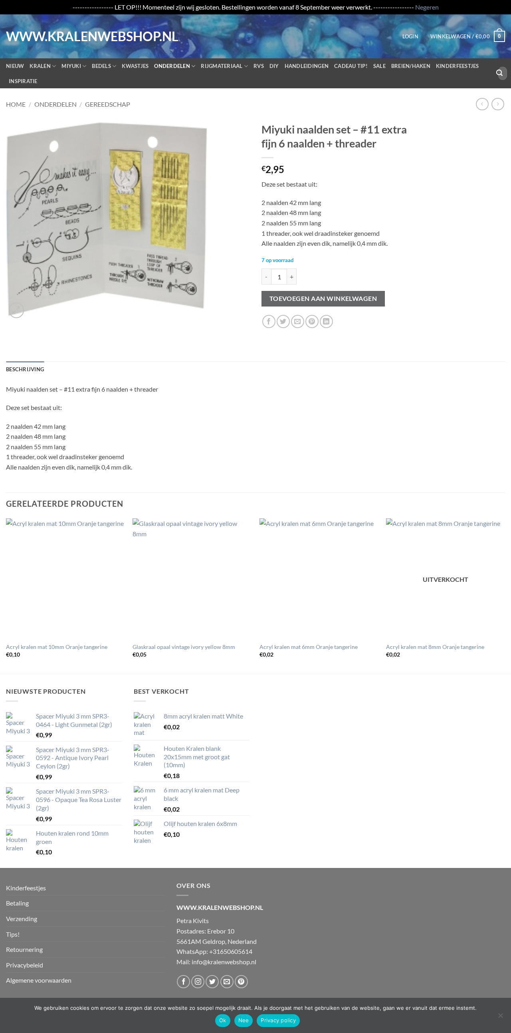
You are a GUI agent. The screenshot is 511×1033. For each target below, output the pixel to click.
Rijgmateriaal (221, 66)
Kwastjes (135, 66)
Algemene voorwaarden (38, 980)
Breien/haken (410, 66)
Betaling (17, 903)
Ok (222, 1020)
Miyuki (71, 66)
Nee (243, 1020)
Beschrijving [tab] (25, 369)
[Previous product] (497, 104)
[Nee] (500, 1017)
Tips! (13, 934)
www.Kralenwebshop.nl (39, 36)
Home (16, 104)
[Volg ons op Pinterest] (241, 981)
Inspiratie (23, 81)
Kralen (40, 66)
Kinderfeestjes (457, 66)
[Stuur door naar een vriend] (297, 321)
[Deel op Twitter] (283, 321)
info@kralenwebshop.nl (224, 961)
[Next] (505, 595)
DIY (274, 66)
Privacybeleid (24, 965)
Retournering (24, 949)
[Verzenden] (499, 73)
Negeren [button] (427, 7)
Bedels (101, 66)
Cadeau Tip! (351, 66)
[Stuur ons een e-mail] (227, 981)
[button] (410, 36)
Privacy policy (278, 1020)
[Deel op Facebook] (268, 321)
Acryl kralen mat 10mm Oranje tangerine (56, 646)
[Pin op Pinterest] (312, 321)
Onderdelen (172, 66)
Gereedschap (107, 104)
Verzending (21, 918)
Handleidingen (307, 66)
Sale (379, 66)
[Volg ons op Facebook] (183, 981)
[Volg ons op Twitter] (212, 981)
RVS (259, 66)
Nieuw (15, 66)
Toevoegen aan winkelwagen (323, 298)
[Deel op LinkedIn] (326, 321)
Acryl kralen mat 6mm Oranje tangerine (308, 646)
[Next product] (482, 104)
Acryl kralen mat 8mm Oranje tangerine (435, 646)
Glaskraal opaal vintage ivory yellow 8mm (184, 646)
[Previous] (6, 595)
